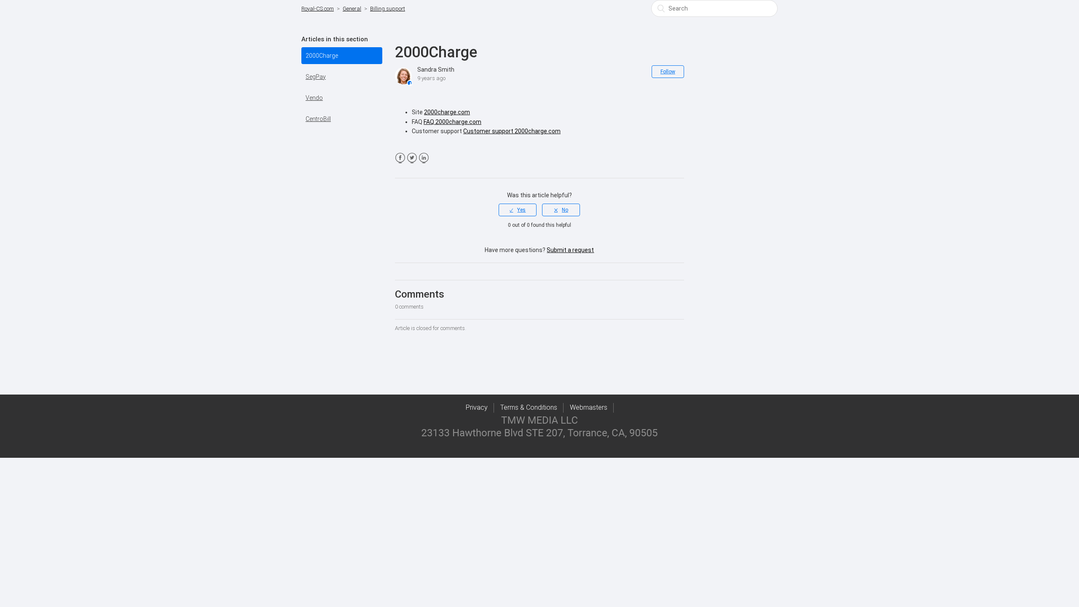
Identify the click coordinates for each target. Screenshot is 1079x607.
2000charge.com (447, 112)
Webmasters (588, 407)
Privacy (477, 407)
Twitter (412, 158)
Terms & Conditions (528, 407)
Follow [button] (667, 72)
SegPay (316, 76)
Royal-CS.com (317, 8)
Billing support (387, 8)
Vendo (314, 97)
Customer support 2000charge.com (512, 131)
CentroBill (318, 118)
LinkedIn (424, 158)
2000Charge (322, 55)
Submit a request (570, 250)
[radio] (518, 210)
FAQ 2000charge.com (452, 121)
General (352, 8)
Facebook (400, 158)
